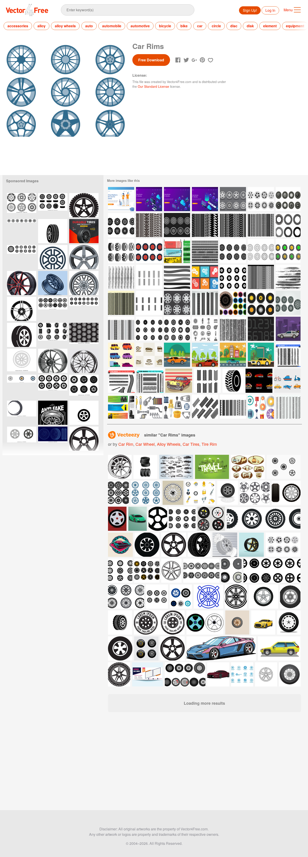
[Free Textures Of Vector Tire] (288, 407)
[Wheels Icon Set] (149, 329)
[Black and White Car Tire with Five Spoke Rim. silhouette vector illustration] (84, 205)
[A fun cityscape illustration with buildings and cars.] (212, 467)
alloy (41, 25)
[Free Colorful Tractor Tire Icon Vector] (288, 251)
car (199, 25)
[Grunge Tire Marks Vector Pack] (121, 277)
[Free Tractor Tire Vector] (121, 225)
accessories (17, 25)
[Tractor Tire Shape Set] (288, 225)
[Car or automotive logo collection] (149, 355)
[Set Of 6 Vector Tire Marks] (261, 277)
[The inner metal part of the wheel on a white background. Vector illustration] (21, 309)
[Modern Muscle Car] (205, 355)
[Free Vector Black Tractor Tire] (233, 381)
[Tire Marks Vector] (205, 251)
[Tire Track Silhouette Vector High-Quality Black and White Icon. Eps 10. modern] (21, 413)
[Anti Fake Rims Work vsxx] (52, 413)
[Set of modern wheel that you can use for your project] (182, 519)
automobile (111, 25)
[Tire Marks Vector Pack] (207, 381)
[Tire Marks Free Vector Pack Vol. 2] (121, 381)
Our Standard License (153, 86)
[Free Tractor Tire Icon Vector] (233, 251)
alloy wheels (65, 25)
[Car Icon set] (121, 355)
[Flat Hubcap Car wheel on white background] (283, 545)
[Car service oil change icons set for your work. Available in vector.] (200, 493)
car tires (191, 444)
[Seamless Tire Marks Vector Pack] (233, 225)
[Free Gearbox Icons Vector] (149, 407)
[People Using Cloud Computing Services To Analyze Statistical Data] (149, 199)
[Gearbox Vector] (205, 277)
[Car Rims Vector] (177, 329)
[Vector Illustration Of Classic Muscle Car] (177, 355)
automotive (140, 25)
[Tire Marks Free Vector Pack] (150, 381)
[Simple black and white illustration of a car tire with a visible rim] (21, 335)
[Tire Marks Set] (121, 329)
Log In (270, 10)
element (270, 25)
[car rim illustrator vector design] (52, 283)
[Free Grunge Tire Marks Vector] (288, 277)
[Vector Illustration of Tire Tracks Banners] (177, 251)
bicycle (165, 25)
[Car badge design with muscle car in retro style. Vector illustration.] (120, 545)
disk (250, 25)
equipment (295, 25)
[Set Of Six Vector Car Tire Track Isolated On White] (149, 225)
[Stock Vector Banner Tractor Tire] (121, 407)
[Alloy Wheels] (233, 199)
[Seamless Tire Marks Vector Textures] (205, 225)
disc (233, 25)
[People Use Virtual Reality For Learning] (121, 199)
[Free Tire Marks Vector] (149, 277)
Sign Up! (250, 10)
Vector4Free (27, 9)
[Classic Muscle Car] (233, 355)
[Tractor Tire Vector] (149, 251)
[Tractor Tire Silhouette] (121, 251)
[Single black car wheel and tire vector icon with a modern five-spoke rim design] (84, 413)
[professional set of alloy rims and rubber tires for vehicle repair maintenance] (52, 205)
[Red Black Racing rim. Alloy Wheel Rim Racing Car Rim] (21, 283)
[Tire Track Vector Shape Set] (177, 277)
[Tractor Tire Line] (177, 225)
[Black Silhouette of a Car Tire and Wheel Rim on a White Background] (52, 231)
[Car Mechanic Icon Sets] (205, 329)
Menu (288, 9)
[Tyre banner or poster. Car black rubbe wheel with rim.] (84, 231)
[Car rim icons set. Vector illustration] (21, 205)
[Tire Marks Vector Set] (205, 303)
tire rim (209, 444)
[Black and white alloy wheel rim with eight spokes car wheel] (21, 439)
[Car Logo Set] (259, 381)
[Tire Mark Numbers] (261, 329)
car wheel (145, 444)
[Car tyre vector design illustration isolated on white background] (286, 493)
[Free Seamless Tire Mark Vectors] (149, 303)
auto (89, 25)
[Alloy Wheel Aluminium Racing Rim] (52, 361)
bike (184, 25)
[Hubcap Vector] (261, 199)
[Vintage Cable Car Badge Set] (248, 467)
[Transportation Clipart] (287, 381)
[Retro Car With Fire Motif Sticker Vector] (178, 381)
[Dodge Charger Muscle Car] (261, 355)
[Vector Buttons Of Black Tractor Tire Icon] (233, 303)
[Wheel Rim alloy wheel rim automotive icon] (52, 257)
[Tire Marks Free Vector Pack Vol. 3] (288, 355)
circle (216, 25)
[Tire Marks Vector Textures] (261, 225)
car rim (125, 444)
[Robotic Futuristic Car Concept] (288, 329)
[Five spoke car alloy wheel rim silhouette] (84, 439)
